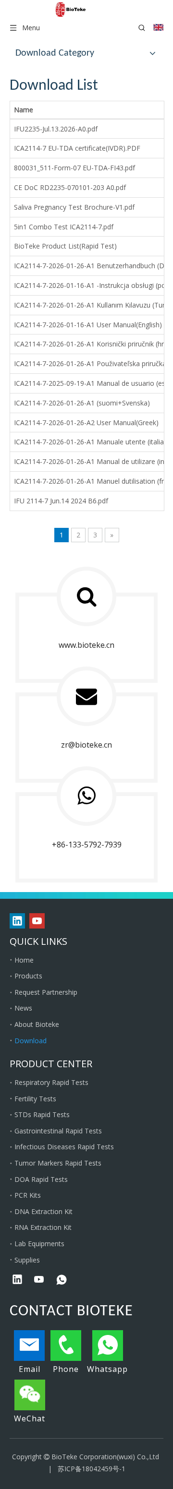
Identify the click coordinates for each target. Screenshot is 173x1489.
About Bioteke (36, 1024)
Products (28, 975)
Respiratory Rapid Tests (51, 1082)
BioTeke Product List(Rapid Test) (65, 245)
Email (29, 1369)
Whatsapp (107, 1369)
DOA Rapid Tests (41, 1179)
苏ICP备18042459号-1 (91, 1468)
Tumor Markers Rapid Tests (57, 1162)
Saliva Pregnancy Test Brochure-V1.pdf (74, 207)
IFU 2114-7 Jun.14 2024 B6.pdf (61, 500)
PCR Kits (27, 1195)
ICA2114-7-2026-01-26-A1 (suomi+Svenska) (82, 402)
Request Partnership (45, 992)
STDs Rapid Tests (42, 1114)
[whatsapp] (61, 1280)
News (23, 1008)
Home (24, 960)
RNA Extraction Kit (43, 1227)
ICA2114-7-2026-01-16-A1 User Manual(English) (88, 324)
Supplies (27, 1259)
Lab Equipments (39, 1243)
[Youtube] (37, 921)
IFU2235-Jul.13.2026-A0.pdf (56, 128)
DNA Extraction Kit (43, 1211)
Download (30, 1040)
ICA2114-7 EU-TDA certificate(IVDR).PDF (77, 148)
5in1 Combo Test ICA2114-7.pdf (63, 226)
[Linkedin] (17, 921)
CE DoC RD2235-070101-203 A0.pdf (70, 187)
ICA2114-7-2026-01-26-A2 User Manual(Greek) (86, 422)
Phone (66, 1369)
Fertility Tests (35, 1098)
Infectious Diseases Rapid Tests (64, 1146)
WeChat (29, 1418)
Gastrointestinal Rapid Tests (58, 1130)
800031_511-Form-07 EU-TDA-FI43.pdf (74, 167)
